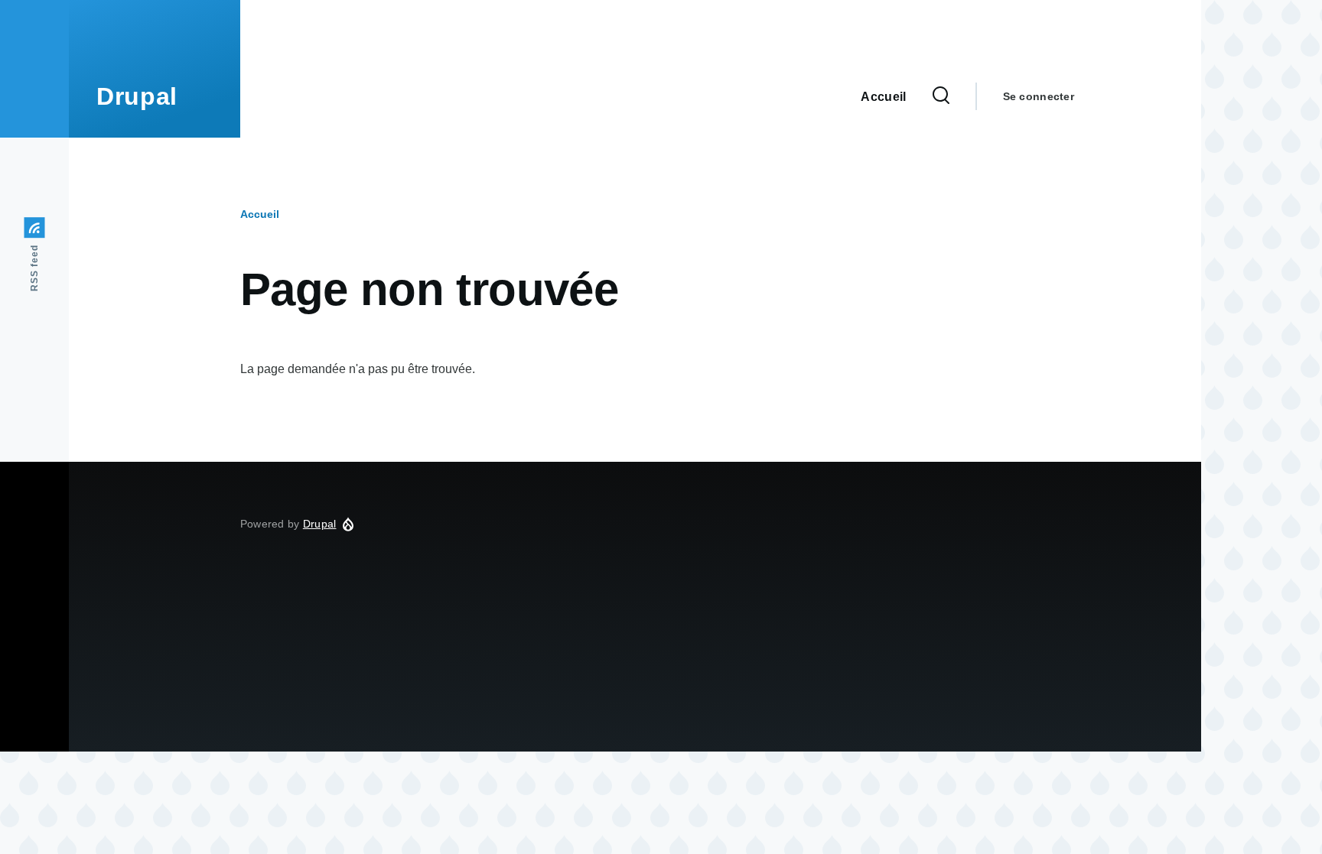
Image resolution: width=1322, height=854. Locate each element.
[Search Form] (941, 96)
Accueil (259, 214)
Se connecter (1038, 96)
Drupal (136, 96)
